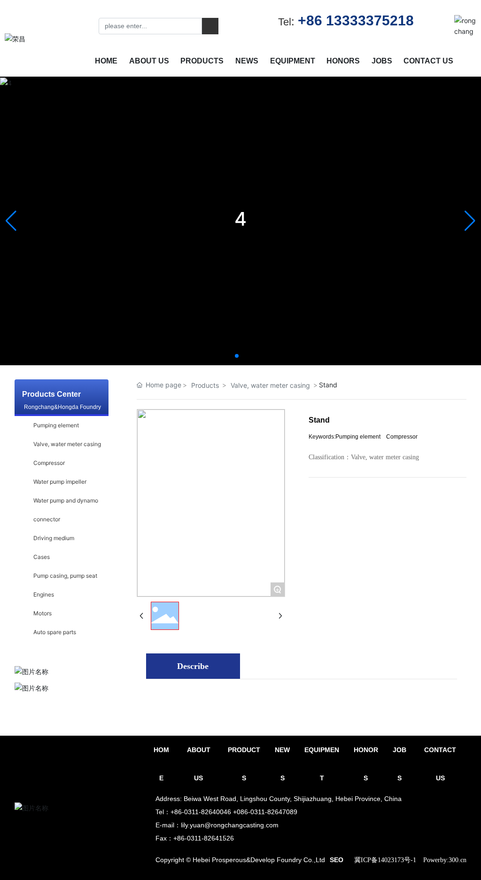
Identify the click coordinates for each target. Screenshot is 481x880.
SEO (336, 860)
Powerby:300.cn (444, 860)
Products (205, 385)
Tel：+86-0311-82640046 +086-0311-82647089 (226, 812)
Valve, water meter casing (270, 385)
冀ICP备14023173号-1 (385, 860)
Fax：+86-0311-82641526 (194, 838)
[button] (237, 356)
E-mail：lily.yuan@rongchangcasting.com (217, 825)
